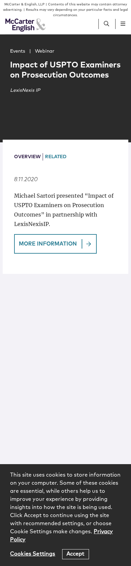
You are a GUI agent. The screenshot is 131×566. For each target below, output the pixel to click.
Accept (76, 554)
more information (48, 244)
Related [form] (56, 156)
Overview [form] (27, 156)
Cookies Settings (32, 554)
